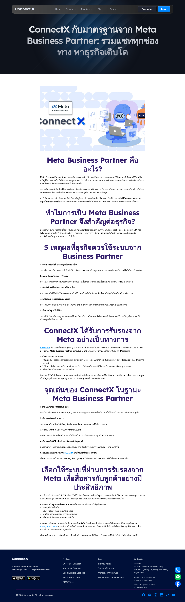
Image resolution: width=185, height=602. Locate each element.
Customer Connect (72, 563)
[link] (18, 578)
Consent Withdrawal (108, 573)
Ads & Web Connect (72, 577)
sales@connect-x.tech (144, 585)
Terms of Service (106, 568)
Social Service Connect (74, 573)
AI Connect (68, 582)
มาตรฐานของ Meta (48, 526)
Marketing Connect (72, 568)
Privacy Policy (104, 563)
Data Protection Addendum (111, 577)
